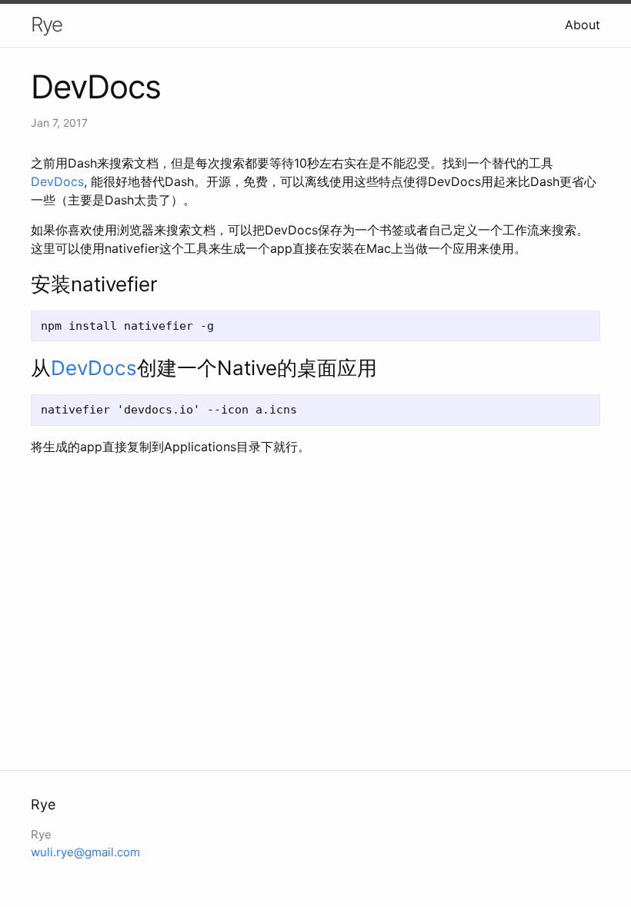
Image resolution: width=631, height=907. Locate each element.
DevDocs (57, 181)
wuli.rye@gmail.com (85, 852)
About (582, 24)
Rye (46, 24)
